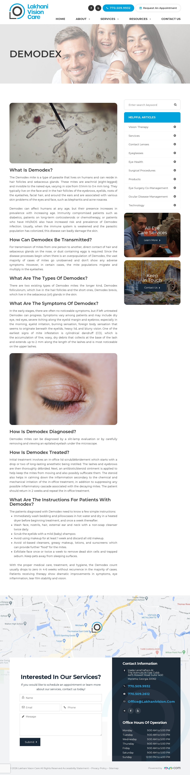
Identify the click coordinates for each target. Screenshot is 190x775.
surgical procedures (142, 170)
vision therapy (138, 126)
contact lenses (139, 144)
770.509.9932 (120, 8)
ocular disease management (148, 196)
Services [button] (107, 19)
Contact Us (170, 19)
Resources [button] (138, 19)
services (134, 135)
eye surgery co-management (148, 187)
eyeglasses (136, 153)
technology (136, 205)
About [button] (81, 19)
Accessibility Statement (76, 768)
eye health (136, 161)
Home (60, 19)
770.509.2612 (139, 694)
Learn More (151, 240)
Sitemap (114, 768)
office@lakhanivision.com (151, 702)
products (135, 179)
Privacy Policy (99, 768)
